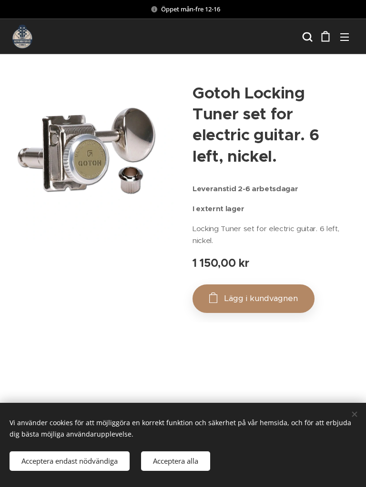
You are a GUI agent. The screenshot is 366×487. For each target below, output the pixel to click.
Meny (344, 36)
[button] (306, 37)
